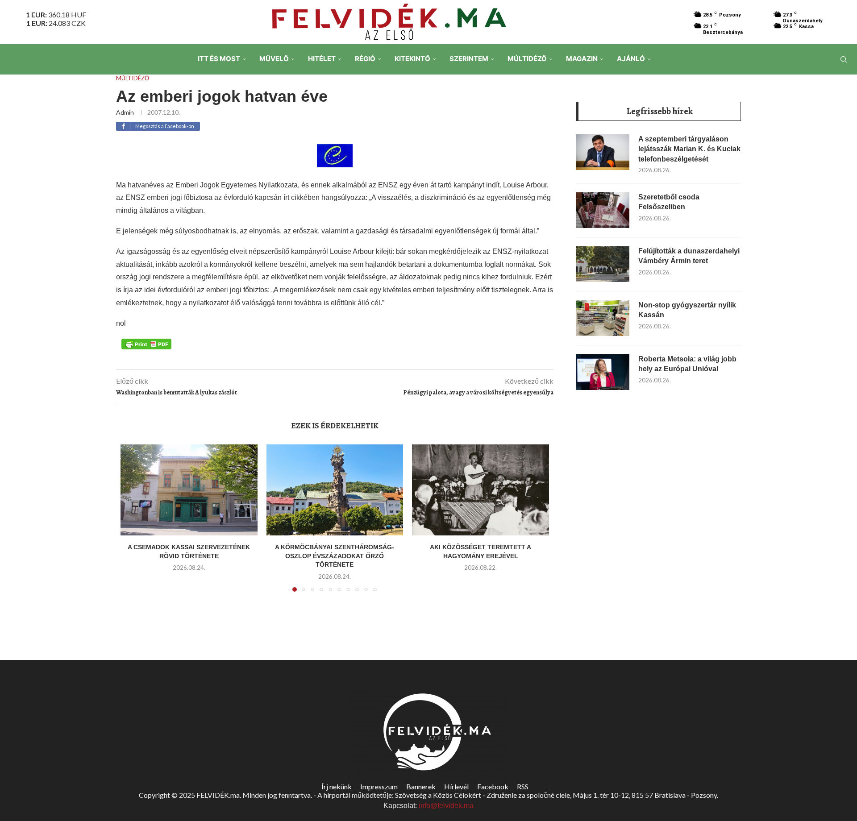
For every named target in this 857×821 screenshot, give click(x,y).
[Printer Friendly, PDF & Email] (146, 343)
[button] (132, 523)
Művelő (274, 58)
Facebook (492, 786)
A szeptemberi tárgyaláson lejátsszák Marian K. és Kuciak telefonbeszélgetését (689, 149)
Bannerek (421, 786)
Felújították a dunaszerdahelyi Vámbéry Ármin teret (689, 256)
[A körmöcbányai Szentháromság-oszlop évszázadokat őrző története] (335, 489)
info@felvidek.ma (446, 805)
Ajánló (631, 58)
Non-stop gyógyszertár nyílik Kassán (687, 310)
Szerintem (468, 58)
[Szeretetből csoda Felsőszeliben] (602, 210)
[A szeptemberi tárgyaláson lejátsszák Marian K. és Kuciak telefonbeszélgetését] (602, 152)
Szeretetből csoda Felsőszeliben (668, 202)
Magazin (582, 58)
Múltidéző (527, 58)
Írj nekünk (336, 786)
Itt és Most (219, 58)
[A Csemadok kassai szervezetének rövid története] (189, 489)
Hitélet (322, 58)
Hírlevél (456, 786)
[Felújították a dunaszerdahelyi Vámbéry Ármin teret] (602, 264)
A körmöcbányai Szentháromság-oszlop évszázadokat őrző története (334, 555)
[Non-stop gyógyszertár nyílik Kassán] (602, 318)
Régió (365, 58)
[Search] (843, 59)
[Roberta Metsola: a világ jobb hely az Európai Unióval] (602, 372)
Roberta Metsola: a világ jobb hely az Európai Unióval (687, 364)
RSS (522, 786)
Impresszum (379, 786)
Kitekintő (412, 58)
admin (125, 112)
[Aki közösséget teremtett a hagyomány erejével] (480, 489)
